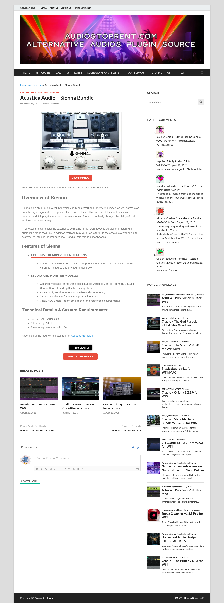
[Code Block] (69, 469)
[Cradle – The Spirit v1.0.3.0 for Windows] (122, 389)
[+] (82, 468)
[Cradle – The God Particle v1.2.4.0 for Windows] (80, 389)
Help (181, 72)
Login (137, 447)
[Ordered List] (55, 469)
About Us (54, 8)
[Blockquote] (64, 469)
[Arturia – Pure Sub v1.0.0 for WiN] (39, 389)
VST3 (46, 92)
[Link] (73, 469)
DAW (58, 72)
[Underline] (46, 469)
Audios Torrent (46, 598)
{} (78, 468)
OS (168, 72)
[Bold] (37, 469)
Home (26, 72)
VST (27, 92)
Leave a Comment (50, 103)
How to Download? (82, 8)
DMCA (44, 8)
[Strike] (51, 469)
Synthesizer (74, 72)
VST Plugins (42, 72)
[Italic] (41, 469)
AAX (22, 92)
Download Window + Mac (80, 356)
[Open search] (202, 73)
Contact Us (66, 8)
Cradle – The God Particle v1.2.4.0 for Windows (78, 406)
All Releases (36, 84)
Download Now (80, 178)
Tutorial (156, 72)
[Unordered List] (60, 469)
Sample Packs (136, 72)
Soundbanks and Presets (103, 72)
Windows (54, 92)
